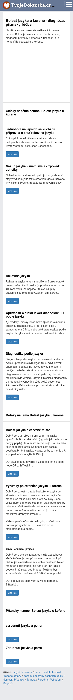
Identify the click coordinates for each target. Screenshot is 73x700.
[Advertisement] (36, 76)
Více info (12, 154)
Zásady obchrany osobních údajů (43, 676)
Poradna (43, 679)
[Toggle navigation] (67, 3)
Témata (31, 679)
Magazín (8, 683)
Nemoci (7, 679)
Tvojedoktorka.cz (22, 672)
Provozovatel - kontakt (47, 672)
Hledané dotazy (12, 676)
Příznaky (19, 679)
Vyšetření (55, 679)
